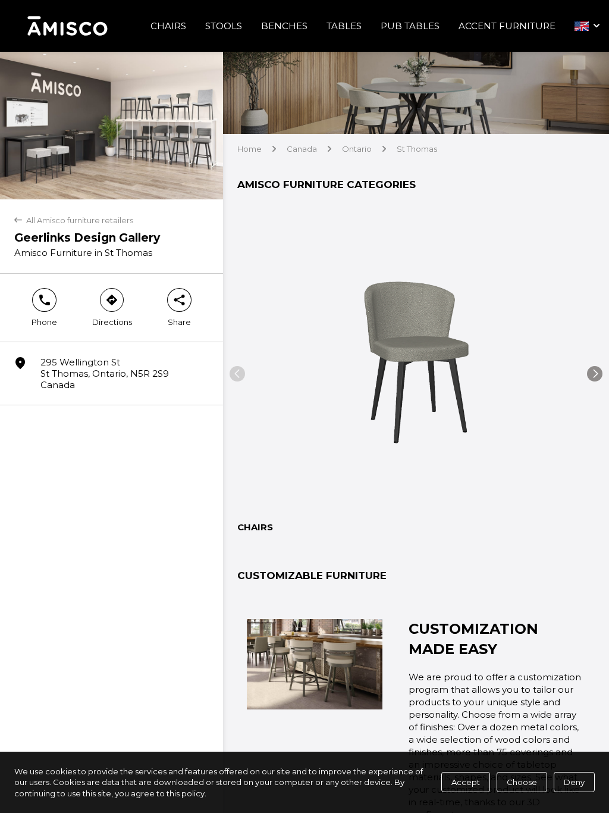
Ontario (357, 149)
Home (249, 149)
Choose (522, 782)
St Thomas (417, 149)
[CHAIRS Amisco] (416, 359)
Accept (465, 782)
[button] (237, 374)
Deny (574, 782)
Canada (302, 149)
